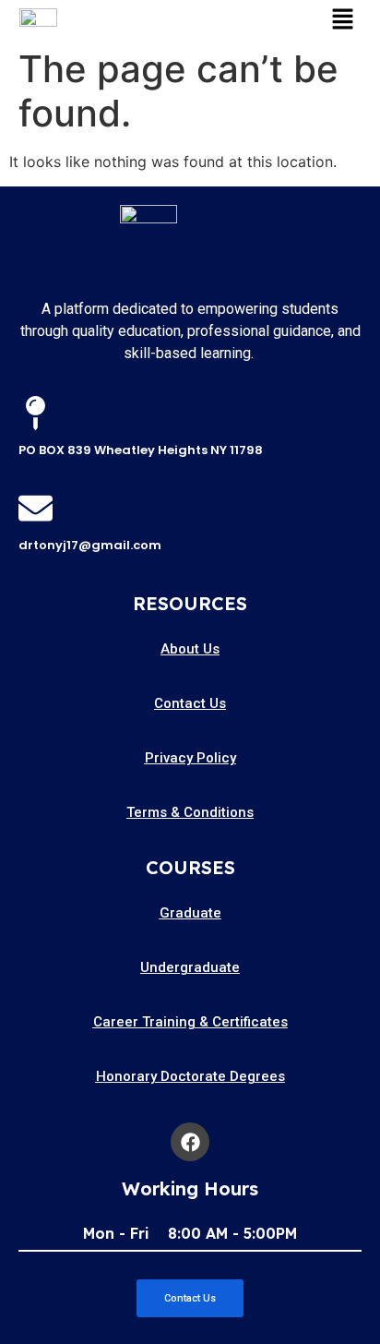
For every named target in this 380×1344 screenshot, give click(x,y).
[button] (342, 20)
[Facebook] (190, 1141)
